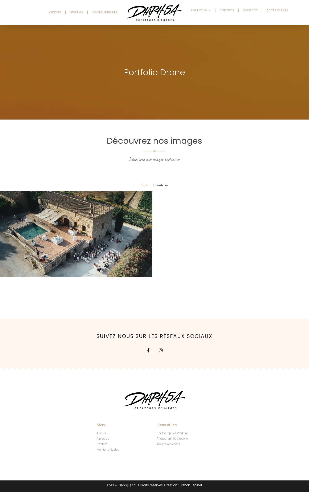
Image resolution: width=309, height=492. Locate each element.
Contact (250, 10)
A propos (227, 10)
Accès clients (277, 10)
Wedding (54, 12)
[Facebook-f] (148, 350)
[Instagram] (161, 350)
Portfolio (199, 10)
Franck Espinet (191, 485)
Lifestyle (76, 12)
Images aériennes (104, 12)
